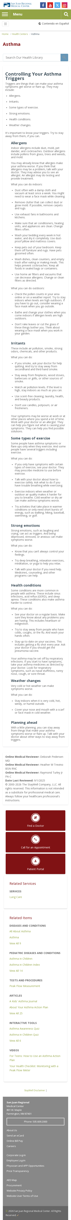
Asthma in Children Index (24, 964)
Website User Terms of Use (22, 1196)
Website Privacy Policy (19, 1190)
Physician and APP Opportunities (25, 1165)
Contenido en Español (55, 23)
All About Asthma (20, 931)
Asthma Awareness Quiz (24, 1028)
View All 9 (15, 943)
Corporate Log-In (16, 1155)
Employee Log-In (16, 1160)
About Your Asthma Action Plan (28, 1007)
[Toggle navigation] (5, 23)
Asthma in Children (20, 958)
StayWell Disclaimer (34, 1090)
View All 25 (16, 1013)
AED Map (12, 1180)
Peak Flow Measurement (24, 986)
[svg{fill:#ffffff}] (57, 5)
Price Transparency (18, 1171)
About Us (12, 1130)
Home (5, 34)
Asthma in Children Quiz (24, 1034)
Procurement (14, 1185)
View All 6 (15, 1040)
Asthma (35, 34)
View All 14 (16, 970)
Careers (11, 1146)
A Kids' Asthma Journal (23, 1001)
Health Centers (20, 34)
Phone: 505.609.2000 (35, 1121)
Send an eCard (15, 1135)
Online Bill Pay (15, 1141)
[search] (31, 57)
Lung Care (15, 897)
